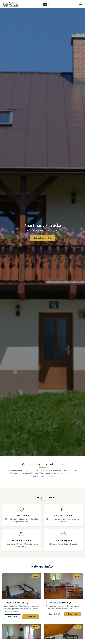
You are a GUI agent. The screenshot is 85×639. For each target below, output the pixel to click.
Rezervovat (30, 617)
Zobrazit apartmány (42, 238)
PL (52, 4)
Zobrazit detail (12, 617)
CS (45, 4)
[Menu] (80, 4)
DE (49, 4)
